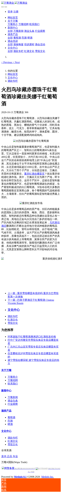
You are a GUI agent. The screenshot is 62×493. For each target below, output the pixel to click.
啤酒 (10, 424)
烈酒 (10, 420)
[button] (7, 62)
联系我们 (13, 383)
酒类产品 (6, 410)
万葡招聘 (13, 380)
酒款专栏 (13, 81)
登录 (10, 11)
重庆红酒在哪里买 (34, 173)
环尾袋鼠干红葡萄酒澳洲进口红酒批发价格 (32, 336)
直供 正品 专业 (9, 456)
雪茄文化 (13, 323)
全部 (10, 31)
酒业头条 (13, 400)
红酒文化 (13, 319)
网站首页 (13, 17)
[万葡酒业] (31, 3)
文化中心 (13, 77)
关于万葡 (6, 370)
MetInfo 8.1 (20, 476)
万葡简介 (13, 377)
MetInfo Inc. (47, 476)
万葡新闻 (13, 397)
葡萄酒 (11, 417)
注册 (15, 11)
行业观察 (13, 404)
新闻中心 (6, 390)
